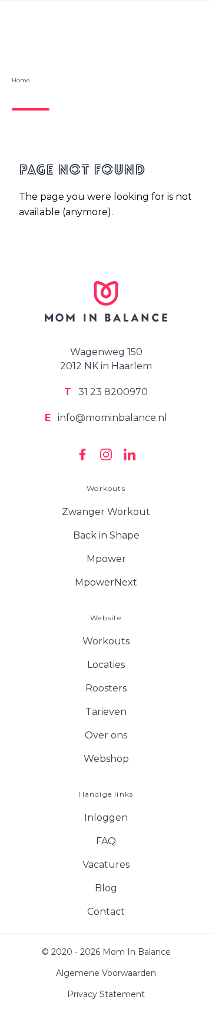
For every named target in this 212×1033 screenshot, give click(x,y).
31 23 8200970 (106, 391)
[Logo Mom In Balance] (106, 301)
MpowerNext (106, 582)
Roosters (106, 688)
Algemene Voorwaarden (106, 973)
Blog (106, 888)
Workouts (106, 641)
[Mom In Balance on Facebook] (82, 454)
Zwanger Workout (106, 511)
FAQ (106, 841)
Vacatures (106, 864)
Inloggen (106, 817)
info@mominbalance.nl (106, 417)
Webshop (106, 758)
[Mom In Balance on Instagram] (106, 454)
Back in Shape (106, 535)
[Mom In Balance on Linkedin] (129, 454)
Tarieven (106, 711)
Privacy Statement (106, 994)
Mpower (106, 558)
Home (21, 80)
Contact (106, 911)
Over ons (106, 735)
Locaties (106, 664)
